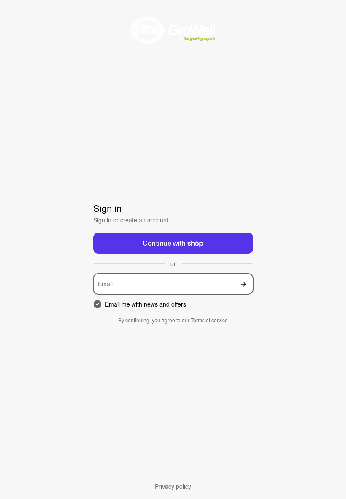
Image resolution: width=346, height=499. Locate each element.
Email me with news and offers (145, 304)
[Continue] (243, 284)
